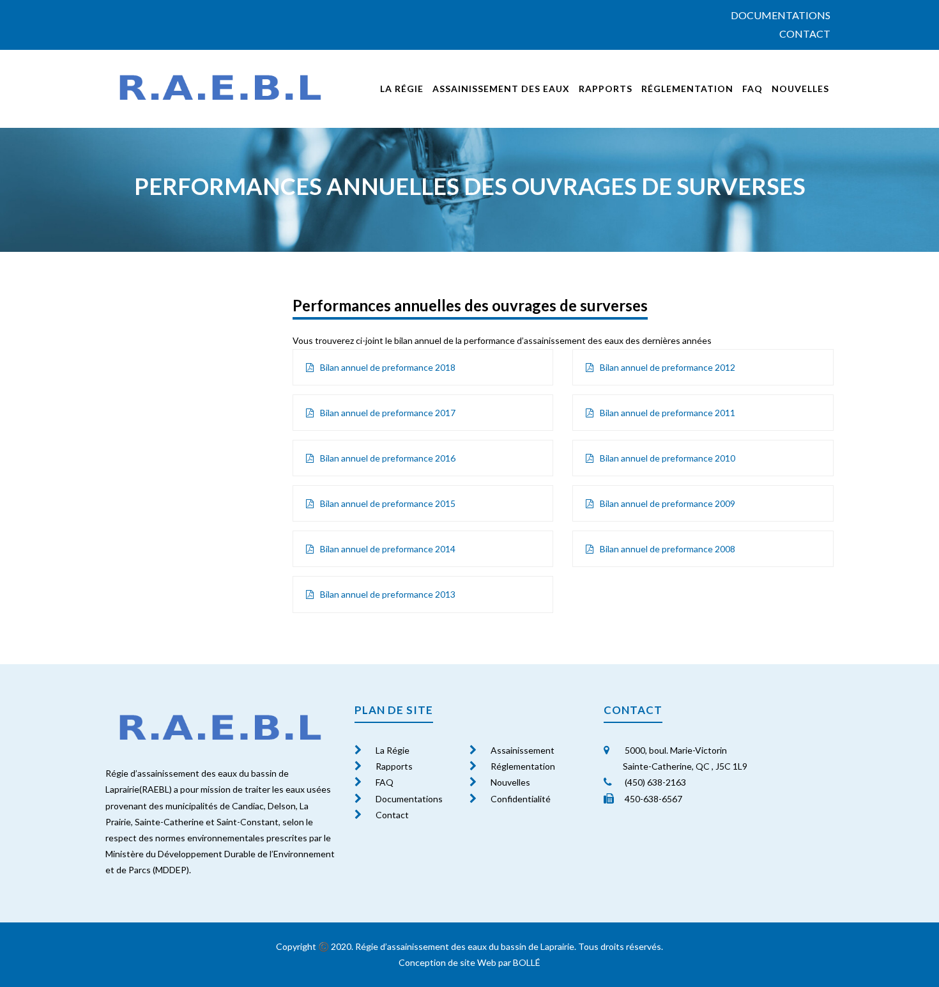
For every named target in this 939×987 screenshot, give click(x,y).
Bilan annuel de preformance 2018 (387, 367)
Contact (804, 33)
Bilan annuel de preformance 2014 (387, 548)
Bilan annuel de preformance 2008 (667, 548)
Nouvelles (800, 88)
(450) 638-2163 (654, 782)
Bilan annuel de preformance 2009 (667, 503)
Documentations (780, 15)
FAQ (752, 88)
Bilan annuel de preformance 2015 (387, 503)
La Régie (392, 750)
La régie (402, 88)
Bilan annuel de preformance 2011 (667, 412)
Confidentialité (521, 798)
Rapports (605, 88)
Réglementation (687, 88)
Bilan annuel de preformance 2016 (387, 458)
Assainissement (522, 750)
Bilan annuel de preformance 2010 (667, 458)
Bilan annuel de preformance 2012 (667, 367)
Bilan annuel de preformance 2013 (387, 594)
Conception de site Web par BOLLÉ (469, 962)
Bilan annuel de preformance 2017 (387, 412)
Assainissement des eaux (501, 88)
